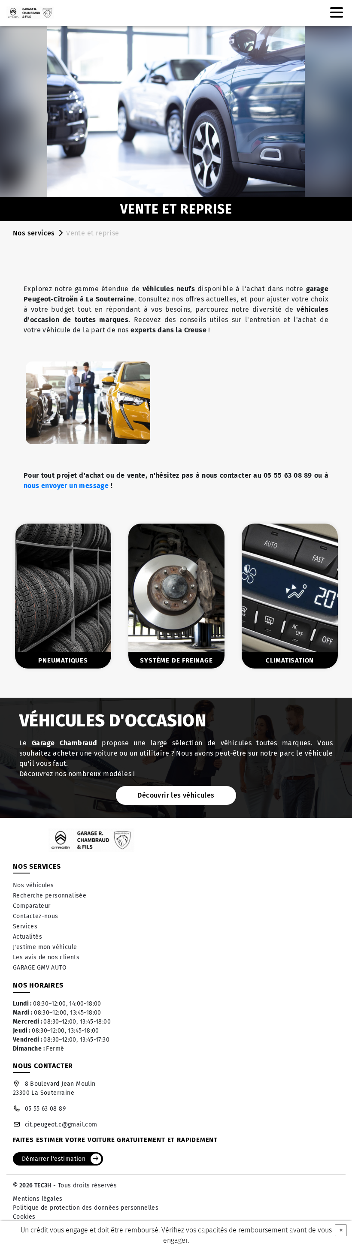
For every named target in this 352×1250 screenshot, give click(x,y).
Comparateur (31, 906)
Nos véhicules (33, 885)
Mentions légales (37, 1198)
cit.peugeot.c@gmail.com (61, 1124)
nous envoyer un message (66, 486)
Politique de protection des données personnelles (85, 1207)
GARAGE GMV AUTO (40, 967)
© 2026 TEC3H (32, 1185)
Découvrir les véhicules (175, 795)
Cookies (24, 1216)
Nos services (34, 233)
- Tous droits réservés (84, 1185)
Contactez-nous (35, 916)
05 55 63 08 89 (45, 1108)
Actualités (27, 936)
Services (25, 926)
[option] (159, 596)
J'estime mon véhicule (45, 947)
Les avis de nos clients (46, 957)
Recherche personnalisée (49, 895)
